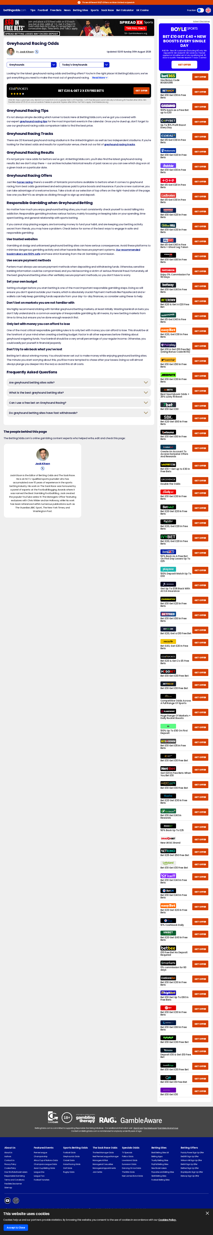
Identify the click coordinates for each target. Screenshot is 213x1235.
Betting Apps (156, 1156)
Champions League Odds (45, 1164)
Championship (40, 1156)
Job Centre (97, 1172)
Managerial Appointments (104, 1168)
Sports (95, 10)
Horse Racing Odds (71, 1164)
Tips (32, 10)
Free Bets (55, 10)
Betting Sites (80, 10)
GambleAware (150, 1128)
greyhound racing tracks (119, 144)
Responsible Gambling (14, 1176)
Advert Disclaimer (201, 21)
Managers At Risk (100, 1160)
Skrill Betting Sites (158, 1176)
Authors (7, 1156)
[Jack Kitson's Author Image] (42, 454)
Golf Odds (67, 1168)
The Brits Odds (128, 1172)
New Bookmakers (159, 1168)
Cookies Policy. (167, 1220)
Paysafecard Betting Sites (162, 1172)
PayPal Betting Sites (159, 1164)
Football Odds (69, 1152)
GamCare (138, 1128)
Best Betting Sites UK (160, 1152)
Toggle (200, 10)
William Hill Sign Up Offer (191, 1160)
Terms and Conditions (14, 1179)
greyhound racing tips (33, 121)
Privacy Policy (10, 1164)
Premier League (40, 1152)
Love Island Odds (129, 1160)
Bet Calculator (125, 10)
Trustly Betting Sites (159, 1160)
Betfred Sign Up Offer (189, 1168)
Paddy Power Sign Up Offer (192, 1152)
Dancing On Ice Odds (131, 1168)
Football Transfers (41, 1179)
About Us (8, 1152)
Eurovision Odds (129, 1164)
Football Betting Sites (160, 1179)
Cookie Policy (10, 1168)
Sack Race (107, 10)
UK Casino (142, 10)
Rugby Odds (68, 1172)
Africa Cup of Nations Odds (46, 1160)
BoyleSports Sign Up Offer (192, 1172)
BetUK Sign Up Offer (189, 1164)
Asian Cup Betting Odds (44, 1168)
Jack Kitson (26, 52)
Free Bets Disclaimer (13, 1183)
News (67, 10)
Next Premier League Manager (106, 1156)
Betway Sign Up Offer (190, 1176)
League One (39, 1172)
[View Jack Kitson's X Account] (37, 52)
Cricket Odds (69, 1160)
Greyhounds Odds (71, 1156)
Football (43, 10)
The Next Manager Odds (103, 1152)
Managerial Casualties (103, 1164)
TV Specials (127, 1152)
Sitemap (8, 1187)
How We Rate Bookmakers (15, 1172)
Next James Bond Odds (132, 1176)
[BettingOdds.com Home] (15, 10)
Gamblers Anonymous (168, 1128)
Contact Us (9, 1160)
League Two (39, 1176)
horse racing (24, 182)
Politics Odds (127, 1156)
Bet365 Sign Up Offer (189, 1156)
